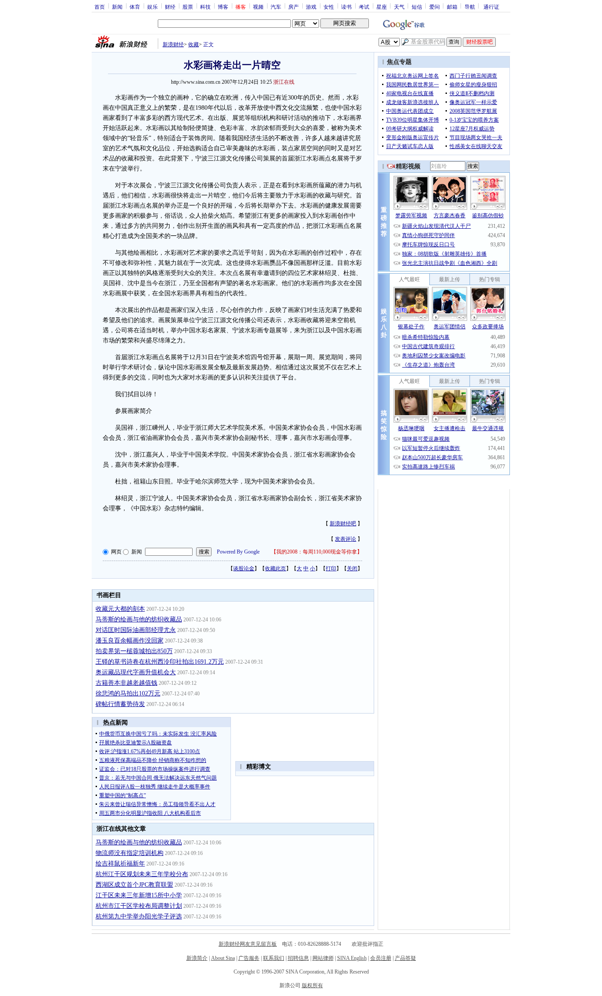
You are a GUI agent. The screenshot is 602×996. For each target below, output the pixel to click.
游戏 (311, 6)
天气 (399, 6)
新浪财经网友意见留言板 (248, 944)
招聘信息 (298, 958)
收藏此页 (275, 568)
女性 (328, 6)
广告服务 (249, 958)
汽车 (276, 6)
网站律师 (323, 958)
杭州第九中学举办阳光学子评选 (139, 916)
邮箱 (452, 6)
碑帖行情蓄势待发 (120, 704)
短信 (417, 6)
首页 (99, 6)
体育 (135, 6)
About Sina (223, 958)
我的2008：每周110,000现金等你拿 (316, 552)
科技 (205, 6)
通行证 (491, 6)
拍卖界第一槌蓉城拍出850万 (134, 651)
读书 (346, 6)
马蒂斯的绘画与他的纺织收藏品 (139, 619)
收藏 (193, 44)
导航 (470, 6)
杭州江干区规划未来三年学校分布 (142, 874)
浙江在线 (283, 82)
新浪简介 (197, 958)
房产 (293, 6)
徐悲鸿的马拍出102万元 (128, 693)
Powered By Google (238, 552)
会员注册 (380, 958)
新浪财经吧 (343, 523)
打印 (331, 568)
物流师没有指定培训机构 (130, 853)
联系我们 (273, 958)
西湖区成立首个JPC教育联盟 (134, 884)
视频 (258, 6)
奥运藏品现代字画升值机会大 (136, 672)
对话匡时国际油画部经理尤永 (136, 630)
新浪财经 (173, 44)
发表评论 (345, 539)
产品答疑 (405, 958)
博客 (223, 6)
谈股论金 (243, 568)
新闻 (117, 6)
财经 (170, 6)
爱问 (434, 6)
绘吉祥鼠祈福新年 (120, 863)
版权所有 (312, 985)
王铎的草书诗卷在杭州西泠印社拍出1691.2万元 (160, 661)
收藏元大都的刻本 (120, 609)
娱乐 (152, 6)
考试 (364, 6)
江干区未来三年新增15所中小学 (139, 895)
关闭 (352, 568)
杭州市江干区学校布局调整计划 (139, 906)
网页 (116, 552)
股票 (187, 6)
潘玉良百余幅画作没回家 (130, 640)
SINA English (352, 958)
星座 (381, 6)
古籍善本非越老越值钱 (126, 683)
